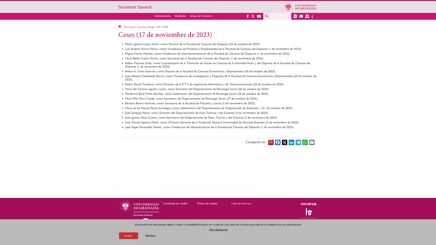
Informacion (130, 27)
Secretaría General (134, 7)
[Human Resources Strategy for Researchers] (308, 213)
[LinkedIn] (291, 142)
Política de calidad (207, 203)
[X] (284, 142)
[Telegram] (298, 142)
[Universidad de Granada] (300, 7)
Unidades (180, 16)
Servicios (142, 27)
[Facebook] (278, 142)
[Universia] (308, 204)
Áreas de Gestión (200, 16)
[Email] (312, 142)
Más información (218, 229)
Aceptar (129, 235)
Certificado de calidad (175, 203)
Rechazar (150, 235)
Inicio (120, 27)
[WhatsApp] (305, 142)
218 (158, 27)
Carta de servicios (241, 203)
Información (163, 16)
